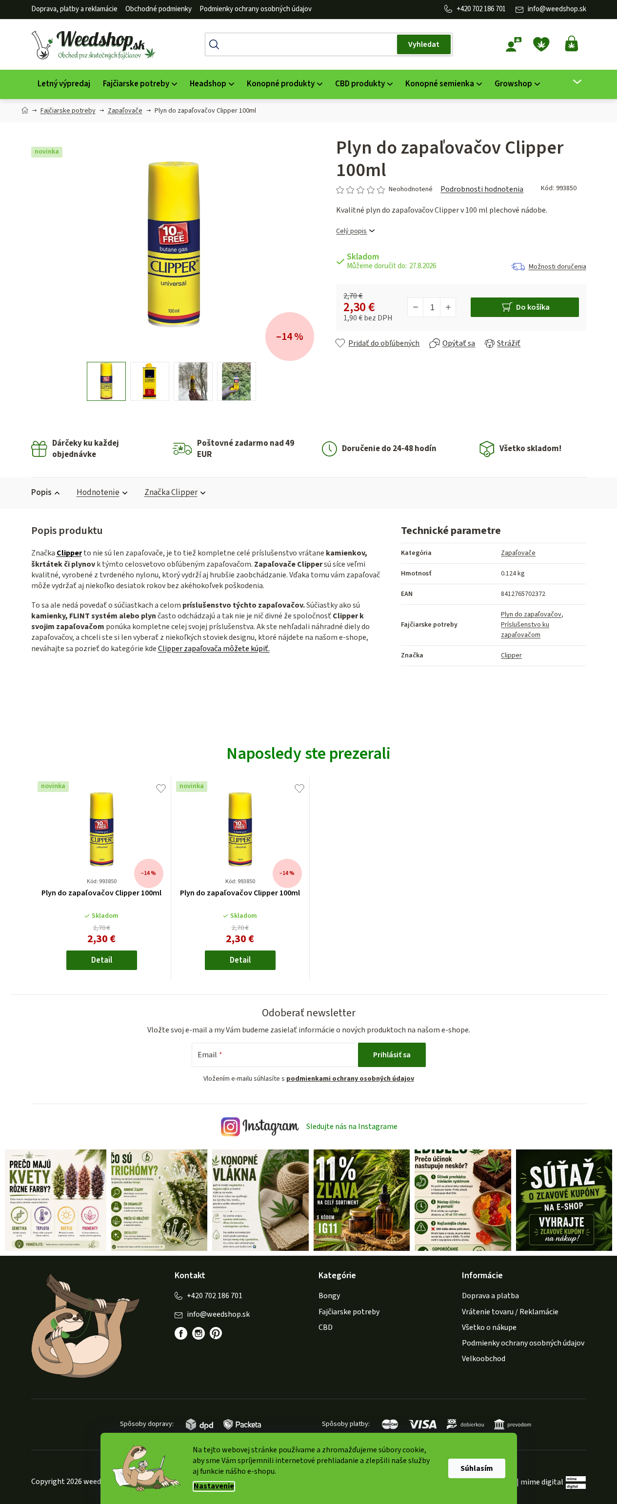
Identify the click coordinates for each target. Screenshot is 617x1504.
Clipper (69, 553)
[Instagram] (198, 1333)
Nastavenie (214, 1486)
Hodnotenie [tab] (98, 492)
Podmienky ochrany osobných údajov (255, 9)
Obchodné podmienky (158, 9)
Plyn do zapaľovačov (531, 614)
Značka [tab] (171, 492)
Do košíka (533, 307)
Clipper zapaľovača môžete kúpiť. (214, 648)
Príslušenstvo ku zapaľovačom (525, 630)
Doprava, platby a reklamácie (74, 9)
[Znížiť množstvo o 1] (415, 307)
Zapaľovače (518, 553)
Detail (101, 960)
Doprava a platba (490, 1295)
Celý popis (351, 231)
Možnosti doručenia (557, 267)
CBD (325, 1327)
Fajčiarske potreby (348, 1311)
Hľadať (424, 44)
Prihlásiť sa (392, 1054)
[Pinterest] (221, 1338)
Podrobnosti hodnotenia (481, 189)
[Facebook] (181, 1333)
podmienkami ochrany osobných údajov (350, 1079)
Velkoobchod (483, 1358)
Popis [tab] (41, 492)
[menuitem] (64, 84)
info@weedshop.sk (557, 9)
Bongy (329, 1295)
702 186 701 (489, 9)
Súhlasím (476, 1468)
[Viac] (571, 82)
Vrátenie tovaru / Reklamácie (510, 1311)
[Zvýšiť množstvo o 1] (448, 307)
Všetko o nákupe (489, 1327)
